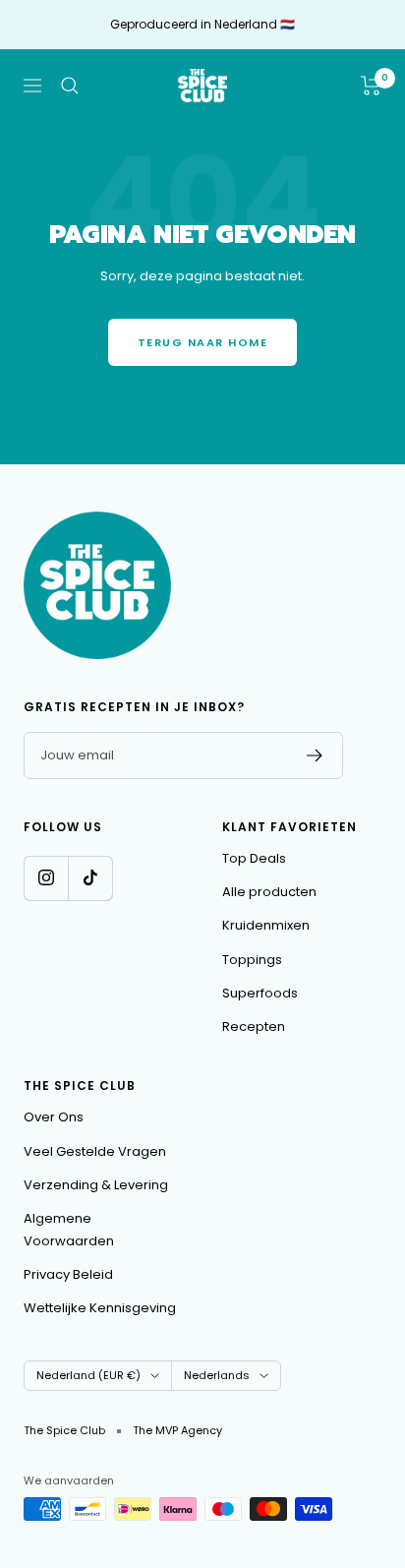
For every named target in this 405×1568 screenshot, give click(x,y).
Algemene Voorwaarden (69, 1229)
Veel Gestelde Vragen (95, 1151)
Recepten (253, 1026)
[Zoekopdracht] (70, 85)
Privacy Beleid (68, 1274)
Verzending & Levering (96, 1185)
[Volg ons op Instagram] (46, 878)
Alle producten (269, 891)
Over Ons (54, 1117)
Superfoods (260, 993)
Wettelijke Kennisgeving (100, 1307)
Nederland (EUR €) (88, 1375)
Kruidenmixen (266, 925)
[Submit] (315, 755)
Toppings (252, 959)
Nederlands (217, 1375)
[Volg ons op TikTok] (90, 878)
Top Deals (254, 858)
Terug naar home (203, 342)
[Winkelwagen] (371, 85)
